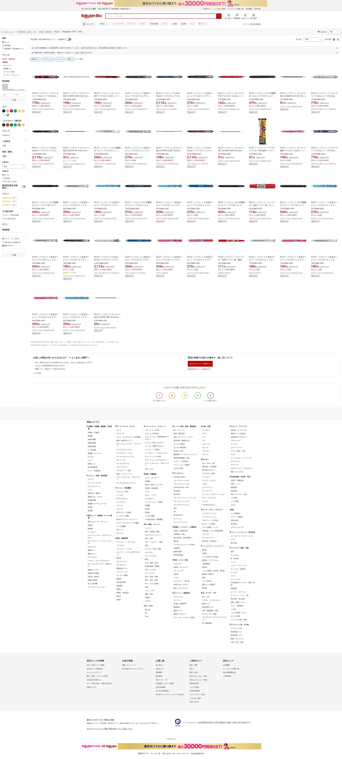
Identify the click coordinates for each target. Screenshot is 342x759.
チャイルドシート (208, 538)
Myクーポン (160, 680)
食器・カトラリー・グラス (183, 437)
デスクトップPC (122, 492)
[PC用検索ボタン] (218, 16)
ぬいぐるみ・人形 (208, 463)
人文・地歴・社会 (151, 563)
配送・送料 (193, 665)
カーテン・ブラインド (239, 592)
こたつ (90, 490)
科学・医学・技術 (151, 580)
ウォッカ (205, 447)
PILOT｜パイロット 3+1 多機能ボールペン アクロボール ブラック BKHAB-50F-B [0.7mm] (293, 205)
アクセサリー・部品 (123, 470)
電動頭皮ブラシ (122, 568)
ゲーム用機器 (121, 526)
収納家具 (234, 588)
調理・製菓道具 (179, 434)
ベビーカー (206, 534)
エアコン (165, 24)
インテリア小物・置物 (239, 620)
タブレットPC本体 (151, 434)
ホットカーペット (94, 486)
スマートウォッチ (237, 527)
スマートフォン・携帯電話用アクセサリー (157, 438)
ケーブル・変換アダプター (154, 446)
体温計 (118, 600)
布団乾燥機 (92, 446)
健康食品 (177, 607)
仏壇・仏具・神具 (237, 642)
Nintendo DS (178, 515)
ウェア (233, 454)
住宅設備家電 (92, 467)
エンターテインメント (153, 535)
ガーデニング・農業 (209, 614)
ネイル (176, 578)
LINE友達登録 (194, 691)
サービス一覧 (155, 753)
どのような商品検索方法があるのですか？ (50, 366)
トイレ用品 (235, 501)
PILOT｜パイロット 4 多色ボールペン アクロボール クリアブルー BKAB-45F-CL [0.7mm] (200, 205)
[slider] (2, 90)
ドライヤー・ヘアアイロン (126, 542)
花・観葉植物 (207, 623)
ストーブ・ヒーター (95, 483)
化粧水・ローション (181, 567)
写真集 (147, 597)
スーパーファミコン (181, 522)
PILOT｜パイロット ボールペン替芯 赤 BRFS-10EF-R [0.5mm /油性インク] (169, 150)
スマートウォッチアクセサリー (156, 460)
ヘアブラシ (120, 545)
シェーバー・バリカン (124, 549)
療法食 (204, 588)
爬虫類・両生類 (207, 574)
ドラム (147, 492)
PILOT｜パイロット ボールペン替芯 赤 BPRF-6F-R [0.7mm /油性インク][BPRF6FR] (76, 150)
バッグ (233, 539)
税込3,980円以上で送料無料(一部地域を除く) (114, 9)
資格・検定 (149, 594)
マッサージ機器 (122, 575)
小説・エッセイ (150, 570)
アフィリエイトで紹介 (197, 694)
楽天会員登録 (256, 24)
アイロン (91, 457)
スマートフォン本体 (152, 430)
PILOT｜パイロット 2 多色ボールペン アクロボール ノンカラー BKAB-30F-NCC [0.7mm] (262, 260)
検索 (14, 100)
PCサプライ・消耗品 (123, 512)
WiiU (175, 508)
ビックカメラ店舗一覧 (235, 9)
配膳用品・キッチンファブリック (186, 454)
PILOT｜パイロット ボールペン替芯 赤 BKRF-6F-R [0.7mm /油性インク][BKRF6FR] (293, 96)
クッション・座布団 (238, 569)
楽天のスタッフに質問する (200, 364)
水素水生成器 (92, 580)
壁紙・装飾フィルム (238, 602)
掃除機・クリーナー (95, 453)
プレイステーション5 (181, 480)
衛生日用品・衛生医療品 (182, 538)
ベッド (233, 562)
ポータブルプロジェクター (126, 483)
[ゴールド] (19, 125)
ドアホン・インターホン (211, 600)
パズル (204, 484)
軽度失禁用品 (178, 555)
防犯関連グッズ (236, 632)
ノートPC (119, 495)
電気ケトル (92, 554)
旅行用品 (234, 543)
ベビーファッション (209, 517)
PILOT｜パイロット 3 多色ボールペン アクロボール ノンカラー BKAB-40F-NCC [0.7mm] (45, 260)
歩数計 (118, 589)
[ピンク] (7, 111)
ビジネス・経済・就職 (153, 549)
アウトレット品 (236, 628)
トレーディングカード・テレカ (213, 494)
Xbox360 (177, 494)
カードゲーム (207, 487)
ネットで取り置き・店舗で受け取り (99, 683)
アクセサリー (150, 499)
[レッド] (11, 111)
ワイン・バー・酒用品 (182, 465)
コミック (148, 528)
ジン (203, 437)
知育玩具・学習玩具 (209, 467)
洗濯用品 (234, 491)
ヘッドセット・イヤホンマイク (156, 453)
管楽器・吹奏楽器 (151, 488)
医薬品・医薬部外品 (181, 531)
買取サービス (91, 687)
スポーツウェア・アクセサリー (242, 468)
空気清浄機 (154, 24)
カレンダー (149, 552)
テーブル (234, 572)
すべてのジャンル (7, 32)
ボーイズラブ (150, 573)
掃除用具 (234, 487)
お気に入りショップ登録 (198, 680)
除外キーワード (7, 246)
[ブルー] (15, 111)
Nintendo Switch (179, 477)
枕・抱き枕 (235, 558)
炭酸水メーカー (93, 570)
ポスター (148, 601)
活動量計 (119, 586)
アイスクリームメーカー (96, 587)
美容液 (176, 574)
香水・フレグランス (181, 588)
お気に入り (160, 669)
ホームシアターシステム (125, 457)
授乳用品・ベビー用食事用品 (212, 531)
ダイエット (178, 600)
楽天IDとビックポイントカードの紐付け (170, 694)
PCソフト (119, 533)
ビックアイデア (117, 24)
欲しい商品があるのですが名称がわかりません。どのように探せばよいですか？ (64, 362)
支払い (191, 669)
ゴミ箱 (233, 609)
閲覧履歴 (159, 672)
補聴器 (118, 579)
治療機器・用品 (179, 534)
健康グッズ (178, 611)
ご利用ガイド (207, 9)
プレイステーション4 (181, 484)
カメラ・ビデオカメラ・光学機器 (128, 437)
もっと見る (37, 373)
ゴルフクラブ (235, 440)
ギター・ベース (150, 495)
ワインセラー (92, 557)
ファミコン (178, 519)
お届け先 (5, 162)
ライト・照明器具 (94, 471)
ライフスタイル (150, 556)
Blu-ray (147, 610)
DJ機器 (147, 505)
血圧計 (118, 596)
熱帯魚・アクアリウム (210, 560)
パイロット (6, 135)
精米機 (90, 529)
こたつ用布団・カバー (239, 613)
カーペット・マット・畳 (239, 595)
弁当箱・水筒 (178, 451)
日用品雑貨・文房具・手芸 (26, 32)
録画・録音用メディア (124, 440)
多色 (4, 146)
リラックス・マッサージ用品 (184, 617)
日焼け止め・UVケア (181, 584)
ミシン (90, 460)
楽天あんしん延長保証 (95, 669)
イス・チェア (235, 579)
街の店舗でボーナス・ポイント (133, 669)
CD (146, 613)
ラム (203, 440)
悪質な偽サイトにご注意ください (121, 729)
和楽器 (147, 512)
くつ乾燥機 (92, 450)
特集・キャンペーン (129, 665)
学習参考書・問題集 (152, 566)
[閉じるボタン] (337, 48)
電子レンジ (203, 24)
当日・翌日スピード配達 (95, 665)
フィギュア (206, 477)
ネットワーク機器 (122, 516)
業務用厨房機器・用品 (182, 458)
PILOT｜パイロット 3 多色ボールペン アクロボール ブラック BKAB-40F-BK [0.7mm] (138, 96)
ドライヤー (131, 24)
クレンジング (178, 571)
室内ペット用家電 (208, 584)
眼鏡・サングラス (237, 472)
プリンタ (119, 505)
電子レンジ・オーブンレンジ (98, 522)
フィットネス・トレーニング (241, 458)
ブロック (205, 501)
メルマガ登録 (194, 687)
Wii (175, 512)
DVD (146, 617)
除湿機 (90, 511)
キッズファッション (209, 513)
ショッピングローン (94, 672)
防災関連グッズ (207, 607)
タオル (233, 505)
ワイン (204, 434)
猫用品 (204, 550)
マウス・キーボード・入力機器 (127, 523)
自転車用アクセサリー (239, 437)
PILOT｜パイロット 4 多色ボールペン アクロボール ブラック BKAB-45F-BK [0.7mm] (200, 96)
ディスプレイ (121, 502)
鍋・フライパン (179, 430)
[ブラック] (3, 111)
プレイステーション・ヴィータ (185, 498)
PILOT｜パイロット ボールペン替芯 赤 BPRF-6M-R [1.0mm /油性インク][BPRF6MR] (231, 150)
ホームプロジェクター (124, 450)
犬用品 (204, 553)
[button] (5, 87)
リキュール (206, 444)
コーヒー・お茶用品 (181, 461)
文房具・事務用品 (45, 32)
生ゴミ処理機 (92, 584)
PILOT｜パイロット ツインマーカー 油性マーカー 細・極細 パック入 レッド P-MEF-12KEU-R (231, 260)
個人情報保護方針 (229, 672)
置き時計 (234, 524)
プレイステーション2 (181, 505)
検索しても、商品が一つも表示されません (50, 369)
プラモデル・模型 (208, 473)
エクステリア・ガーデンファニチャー (214, 618)
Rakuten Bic (91, 16)
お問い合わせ (194, 702)
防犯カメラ (206, 604)
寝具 (232, 552)
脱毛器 (118, 558)
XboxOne (177, 491)
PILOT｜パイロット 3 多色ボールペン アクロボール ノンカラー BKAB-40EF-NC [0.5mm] (76, 205)
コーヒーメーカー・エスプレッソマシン (100, 536)
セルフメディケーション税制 (97, 729)
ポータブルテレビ (122, 463)
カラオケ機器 (150, 516)
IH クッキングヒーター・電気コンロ (100, 565)
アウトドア (235, 465)
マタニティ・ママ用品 (210, 520)
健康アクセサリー (180, 614)
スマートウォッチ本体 (153, 457)
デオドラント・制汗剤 (182, 581)
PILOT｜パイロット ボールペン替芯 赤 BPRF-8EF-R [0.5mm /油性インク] (107, 317)
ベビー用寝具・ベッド (210, 527)
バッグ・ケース (236, 447)
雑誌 (146, 559)
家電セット (104, 24)
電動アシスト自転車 (238, 434)
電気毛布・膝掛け (94, 493)
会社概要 (249, 9)
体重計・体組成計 (122, 593)
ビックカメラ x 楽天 (88, 9)
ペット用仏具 (207, 581)
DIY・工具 (206, 597)
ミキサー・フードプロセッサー (99, 561)
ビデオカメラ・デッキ (124, 453)
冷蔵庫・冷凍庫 (93, 432)
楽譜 (146, 545)
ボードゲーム (207, 491)
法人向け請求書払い (163, 691)
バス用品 (234, 498)
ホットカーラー (122, 561)
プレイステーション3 (181, 501)
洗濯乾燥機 (92, 439)
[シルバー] (23, 125)
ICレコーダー (121, 460)
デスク (233, 576)
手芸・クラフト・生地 (239, 494)
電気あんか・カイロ (95, 497)
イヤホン (142, 24)
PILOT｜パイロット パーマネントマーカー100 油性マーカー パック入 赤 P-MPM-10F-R (262, 150)
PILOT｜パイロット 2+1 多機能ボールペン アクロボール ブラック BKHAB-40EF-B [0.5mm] (231, 205)
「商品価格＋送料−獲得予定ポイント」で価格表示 (47, 39)
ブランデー (206, 451)
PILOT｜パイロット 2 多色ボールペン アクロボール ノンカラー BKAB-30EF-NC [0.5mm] (324, 260)
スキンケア (178, 564)
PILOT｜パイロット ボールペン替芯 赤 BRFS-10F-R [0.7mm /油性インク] (76, 96)
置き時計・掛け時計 (238, 599)
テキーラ (205, 454)
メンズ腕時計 (235, 513)
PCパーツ (119, 530)
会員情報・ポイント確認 (164, 683)
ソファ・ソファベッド (239, 565)
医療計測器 (178, 552)
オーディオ (120, 434)
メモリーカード (122, 467)
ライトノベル (150, 591)
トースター (92, 532)
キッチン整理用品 (180, 447)
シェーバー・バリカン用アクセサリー (128, 553)
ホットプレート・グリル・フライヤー (100, 542)
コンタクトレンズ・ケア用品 (184, 545)
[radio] (3, 42)
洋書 (146, 587)
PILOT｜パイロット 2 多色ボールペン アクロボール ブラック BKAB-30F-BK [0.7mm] (76, 260)
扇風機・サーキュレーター (97, 504)
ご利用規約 (227, 676)
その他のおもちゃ (208, 505)
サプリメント (178, 597)
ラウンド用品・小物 (238, 451)
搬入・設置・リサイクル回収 (97, 676)
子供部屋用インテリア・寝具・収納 (243, 584)
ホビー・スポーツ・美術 (154, 542)
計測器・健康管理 (180, 604)
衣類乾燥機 (92, 443)
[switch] (24, 187)
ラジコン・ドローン (209, 480)
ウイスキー (206, 430)
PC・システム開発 (151, 584)
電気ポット (92, 550)
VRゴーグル (149, 469)
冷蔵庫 (174, 24)
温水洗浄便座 (121, 582)
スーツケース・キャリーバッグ (242, 536)
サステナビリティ (183, 753)
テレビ (192, 24)
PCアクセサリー (122, 499)
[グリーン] (11, 125)
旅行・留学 (149, 538)
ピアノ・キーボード (152, 478)
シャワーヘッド (122, 572)
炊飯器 (90, 525)
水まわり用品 (178, 468)
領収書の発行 (194, 683)
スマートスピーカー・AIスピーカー (128, 478)
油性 (4, 156)
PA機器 (147, 481)
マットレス (235, 555)
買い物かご (160, 665)
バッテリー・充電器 (152, 450)
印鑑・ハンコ (235, 484)
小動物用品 (206, 564)
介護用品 (177, 548)
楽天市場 (257, 9)
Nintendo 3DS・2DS (181, 487)
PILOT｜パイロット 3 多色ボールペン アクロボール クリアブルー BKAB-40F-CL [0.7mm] (138, 260)
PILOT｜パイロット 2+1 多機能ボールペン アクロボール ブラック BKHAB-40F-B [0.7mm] (45, 205)
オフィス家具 (235, 616)
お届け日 (5, 171)
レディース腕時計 (237, 517)
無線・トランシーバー (124, 474)
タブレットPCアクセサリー (155, 443)
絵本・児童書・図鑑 (152, 532)
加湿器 (90, 507)
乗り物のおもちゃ (208, 470)
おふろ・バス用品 (208, 524)
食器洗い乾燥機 (93, 573)
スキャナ (119, 509)
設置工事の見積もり (94, 680)
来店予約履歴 (160, 687)
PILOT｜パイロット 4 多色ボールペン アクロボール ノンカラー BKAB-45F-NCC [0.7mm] (138, 150)
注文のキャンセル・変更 (198, 676)
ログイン (246, 24)
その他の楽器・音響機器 (154, 519)
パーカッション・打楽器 (154, 502)
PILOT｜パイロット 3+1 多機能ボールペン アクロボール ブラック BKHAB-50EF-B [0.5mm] (262, 96)
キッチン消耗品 (179, 444)
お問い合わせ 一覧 (168, 753)
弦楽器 (147, 509)
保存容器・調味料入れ (182, 440)
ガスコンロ (92, 547)
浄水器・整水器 (93, 577)
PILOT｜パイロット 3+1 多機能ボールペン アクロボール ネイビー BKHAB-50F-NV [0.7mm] (138, 205)
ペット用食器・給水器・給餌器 (213, 571)
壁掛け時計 (235, 520)
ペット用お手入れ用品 (210, 557)
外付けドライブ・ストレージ (126, 519)
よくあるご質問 (219, 9)
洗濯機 (183, 24)
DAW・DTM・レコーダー (154, 485)
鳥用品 (204, 567)
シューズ (234, 444)
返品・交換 (193, 672)
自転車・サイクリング (239, 430)
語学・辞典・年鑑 (151, 577)
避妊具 (176, 541)
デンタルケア (121, 565)
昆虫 (203, 578)
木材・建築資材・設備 (210, 611)
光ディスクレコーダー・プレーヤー (128, 445)
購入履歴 (159, 676)
